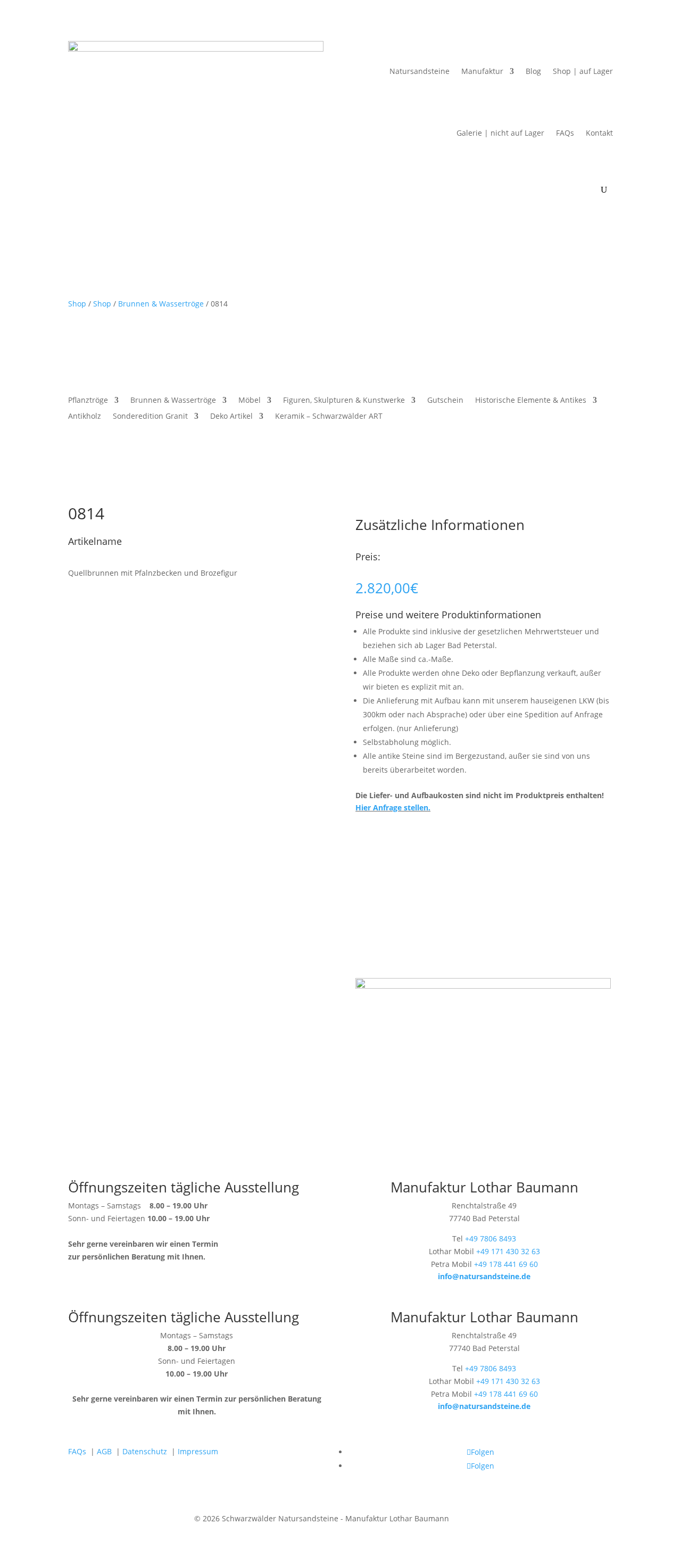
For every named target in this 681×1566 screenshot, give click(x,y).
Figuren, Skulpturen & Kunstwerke (344, 400)
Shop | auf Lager (583, 71)
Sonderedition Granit (150, 416)
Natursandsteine (419, 71)
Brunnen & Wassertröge (161, 304)
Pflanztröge (88, 400)
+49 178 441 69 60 (506, 1264)
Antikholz (84, 416)
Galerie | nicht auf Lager (500, 133)
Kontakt (599, 133)
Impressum (198, 1451)
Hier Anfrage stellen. (392, 807)
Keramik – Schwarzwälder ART (329, 416)
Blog (533, 71)
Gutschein (445, 400)
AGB (104, 1451)
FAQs (565, 133)
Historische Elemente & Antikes (530, 400)
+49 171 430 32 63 (508, 1251)
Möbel (249, 400)
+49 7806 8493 (490, 1238)
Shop (77, 304)
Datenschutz (144, 1451)
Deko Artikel (231, 416)
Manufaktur (482, 71)
